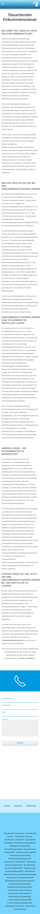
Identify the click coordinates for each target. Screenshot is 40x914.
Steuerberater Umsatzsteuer (14, 833)
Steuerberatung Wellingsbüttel (19, 859)
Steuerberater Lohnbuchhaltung (19, 890)
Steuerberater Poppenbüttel (19, 846)
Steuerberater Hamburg (23, 837)
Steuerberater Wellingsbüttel (24, 843)
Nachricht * (5, 719)
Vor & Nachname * (7, 698)
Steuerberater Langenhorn (14, 840)
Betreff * (4, 712)
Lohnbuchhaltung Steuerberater (19, 900)
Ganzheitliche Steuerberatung (19, 884)
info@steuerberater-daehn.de (12, 640)
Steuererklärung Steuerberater (19, 897)
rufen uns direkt (27, 658)
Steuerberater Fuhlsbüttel (14, 906)
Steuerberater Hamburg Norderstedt (20, 878)
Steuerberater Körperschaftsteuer (19, 887)
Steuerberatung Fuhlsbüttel (26, 852)
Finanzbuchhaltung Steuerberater (19, 903)
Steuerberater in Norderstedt (14, 862)
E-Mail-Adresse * (6, 705)
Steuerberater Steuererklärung (19, 893)
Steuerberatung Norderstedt (20, 855)
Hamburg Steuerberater (27, 874)
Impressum (18, 806)
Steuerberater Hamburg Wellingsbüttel (19, 881)
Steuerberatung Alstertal (13, 849)
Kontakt (7, 806)
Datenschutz (31, 806)
